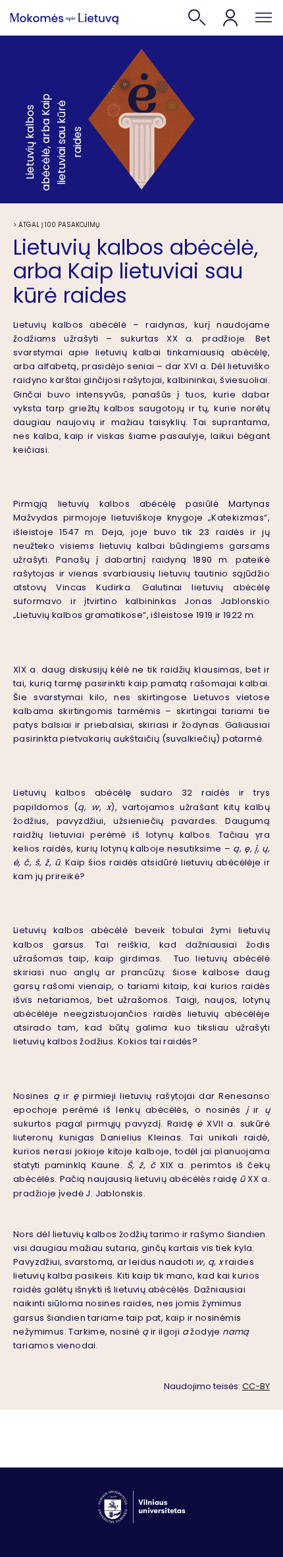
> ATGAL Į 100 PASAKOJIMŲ (56, 225)
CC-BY (256, 1386)
